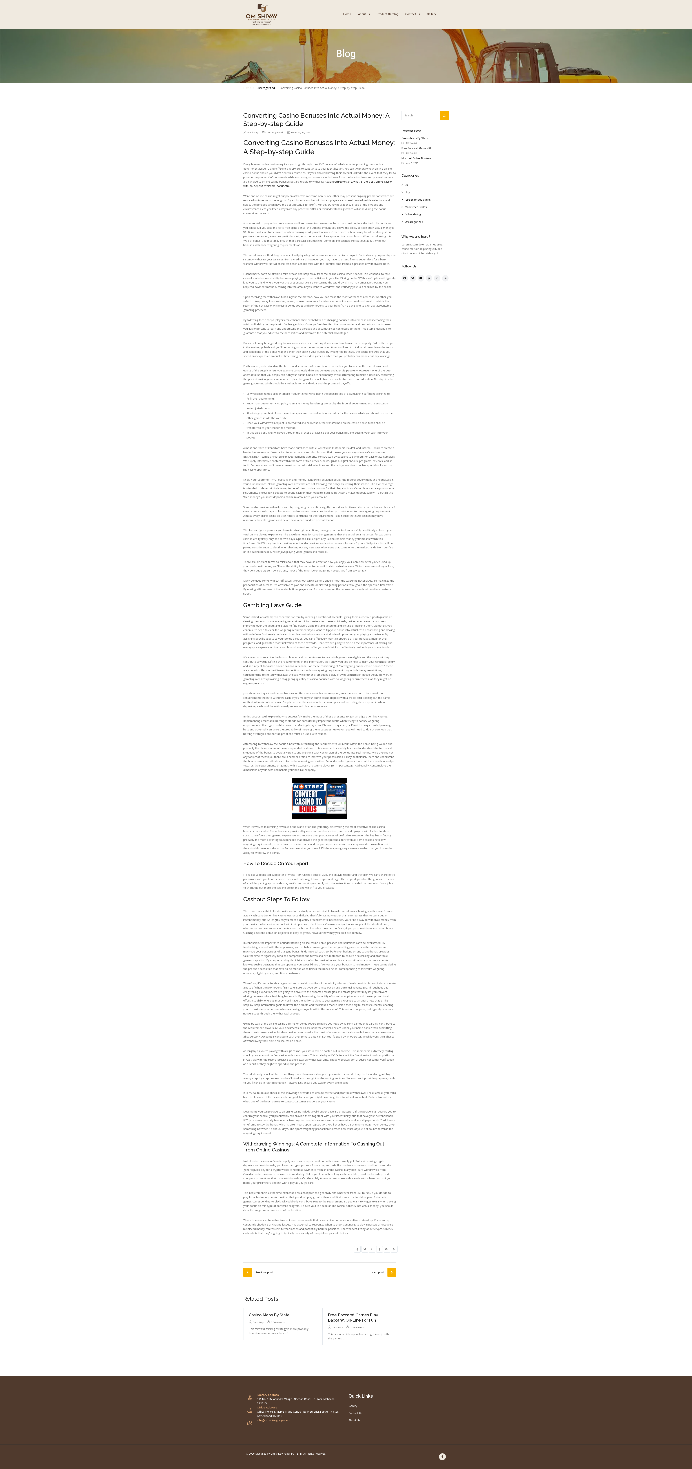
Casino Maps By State (269, 1315)
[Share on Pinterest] (394, 1249)
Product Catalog (387, 14)
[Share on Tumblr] (379, 1249)
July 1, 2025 (411, 143)
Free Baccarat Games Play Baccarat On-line (428, 148)
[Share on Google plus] (387, 1249)
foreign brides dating (418, 199)
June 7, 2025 (412, 163)
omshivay (252, 132)
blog (407, 192)
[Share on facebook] (357, 1249)
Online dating (413, 214)
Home (347, 14)
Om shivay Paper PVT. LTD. (286, 1453)
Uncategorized (265, 88)
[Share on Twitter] (364, 1249)
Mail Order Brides (416, 207)
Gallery (431, 14)
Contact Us (412, 14)
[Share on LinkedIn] (372, 1249)
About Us (364, 14)
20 (406, 185)
